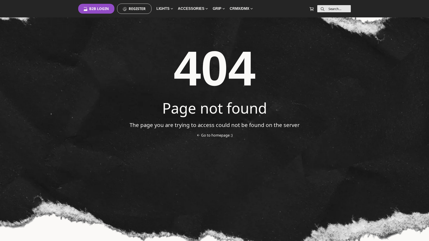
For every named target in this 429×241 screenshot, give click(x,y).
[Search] (322, 8)
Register (137, 8)
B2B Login (99, 8)
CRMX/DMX (239, 8)
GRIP (217, 8)
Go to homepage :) (217, 135)
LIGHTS (163, 8)
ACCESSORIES (191, 8)
